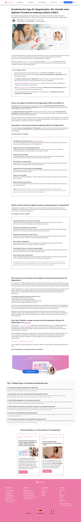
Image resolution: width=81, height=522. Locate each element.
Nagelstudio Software (28, 61)
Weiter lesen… (23, 472)
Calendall (32, 189)
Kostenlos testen (68, 2)
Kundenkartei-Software (25, 325)
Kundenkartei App (49, 61)
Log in (61, 2)
